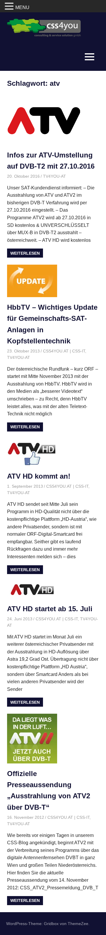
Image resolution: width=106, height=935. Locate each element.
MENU (22, 7)
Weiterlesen (25, 253)
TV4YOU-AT (54, 176)
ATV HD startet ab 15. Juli (49, 609)
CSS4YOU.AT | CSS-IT (64, 351)
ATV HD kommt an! (38, 476)
